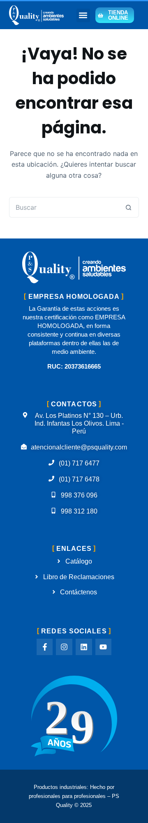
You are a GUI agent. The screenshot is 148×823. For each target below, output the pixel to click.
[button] (83, 15)
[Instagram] (64, 647)
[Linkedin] (84, 647)
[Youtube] (103, 647)
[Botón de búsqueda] (128, 207)
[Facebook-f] (45, 647)
